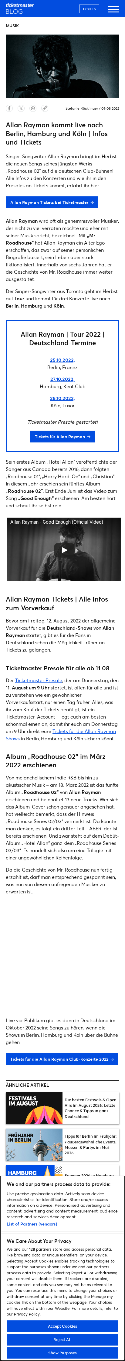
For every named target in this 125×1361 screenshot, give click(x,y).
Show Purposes (62, 1353)
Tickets (89, 9)
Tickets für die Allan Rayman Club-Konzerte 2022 (59, 1059)
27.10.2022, (62, 379)
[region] (62, 1268)
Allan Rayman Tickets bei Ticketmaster (49, 202)
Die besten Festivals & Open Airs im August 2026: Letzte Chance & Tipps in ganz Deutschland (91, 1108)
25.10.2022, (62, 360)
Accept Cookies (62, 1326)
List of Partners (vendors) (32, 1224)
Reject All (62, 1339)
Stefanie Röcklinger (82, 108)
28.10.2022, (62, 398)
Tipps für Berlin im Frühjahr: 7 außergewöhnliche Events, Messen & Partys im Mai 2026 (91, 1144)
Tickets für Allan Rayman (60, 436)
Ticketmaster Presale (38, 680)
